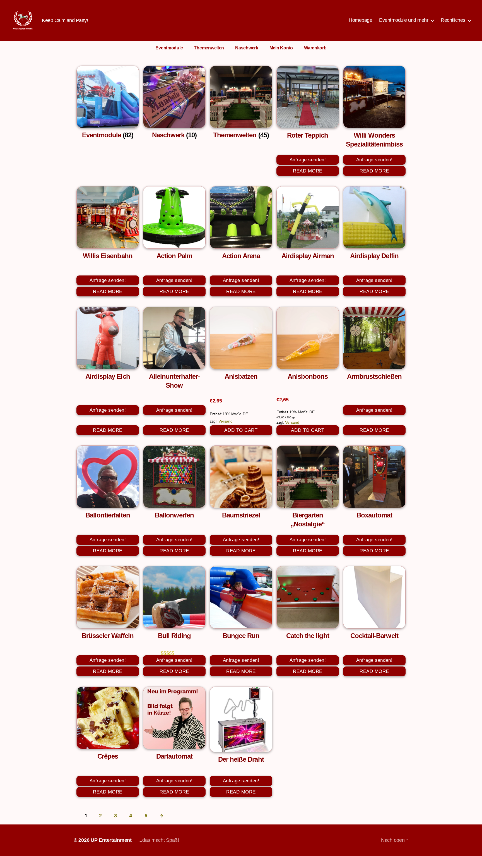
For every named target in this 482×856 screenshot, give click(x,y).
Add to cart (240, 430)
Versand (225, 421)
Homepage (360, 20)
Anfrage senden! (308, 159)
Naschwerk (246, 47)
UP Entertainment (111, 840)
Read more (307, 171)
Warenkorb (315, 47)
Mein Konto (281, 47)
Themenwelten (209, 47)
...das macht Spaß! (158, 840)
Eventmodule (169, 47)
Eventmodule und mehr (403, 20)
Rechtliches (453, 20)
